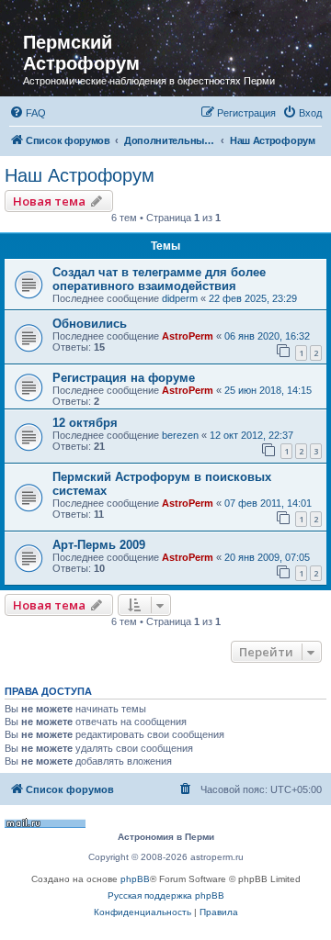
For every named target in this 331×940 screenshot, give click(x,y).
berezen (180, 435)
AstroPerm (187, 335)
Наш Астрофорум (79, 175)
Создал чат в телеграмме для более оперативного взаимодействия (159, 279)
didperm (180, 298)
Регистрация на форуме (123, 378)
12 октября (85, 423)
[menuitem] (27, 113)
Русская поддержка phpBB (166, 895)
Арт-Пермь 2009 (98, 545)
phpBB (135, 879)
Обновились (89, 323)
